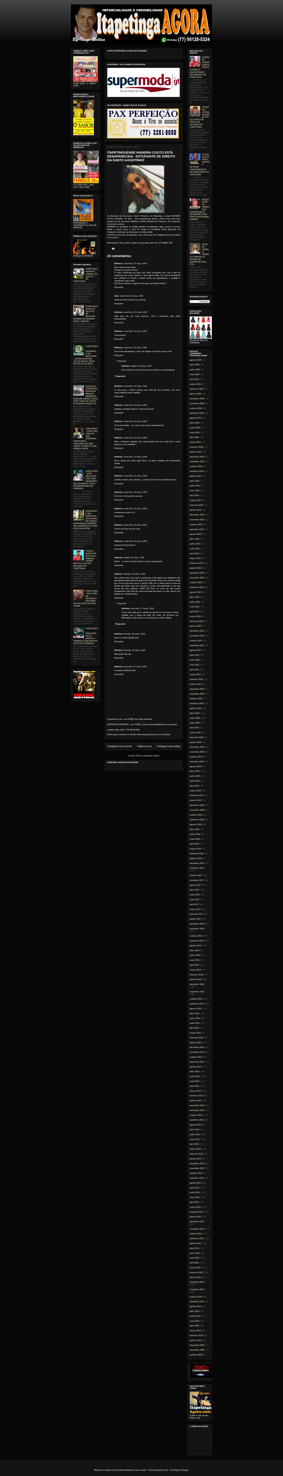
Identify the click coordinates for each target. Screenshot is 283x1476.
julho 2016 (194, 950)
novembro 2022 (197, 578)
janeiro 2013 (195, 1158)
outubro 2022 (196, 582)
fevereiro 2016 (196, 974)
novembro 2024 (197, 461)
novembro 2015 (197, 991)
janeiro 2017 (195, 919)
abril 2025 (194, 437)
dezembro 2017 (197, 863)
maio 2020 (195, 723)
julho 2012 (194, 1187)
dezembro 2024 (197, 457)
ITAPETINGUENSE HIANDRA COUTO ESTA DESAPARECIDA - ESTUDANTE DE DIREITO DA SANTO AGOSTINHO (141, 156)
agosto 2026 (195, 360)
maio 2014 (195, 1081)
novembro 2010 (197, 1289)
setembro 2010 (197, 1301)
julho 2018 (194, 829)
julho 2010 (194, 1311)
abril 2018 (194, 844)
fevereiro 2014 (196, 1095)
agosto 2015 (195, 1008)
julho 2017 (194, 890)
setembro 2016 (197, 940)
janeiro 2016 (195, 979)
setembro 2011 (197, 1238)
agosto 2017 (195, 885)
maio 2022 (195, 606)
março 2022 (195, 616)
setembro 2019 (197, 761)
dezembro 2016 (197, 924)
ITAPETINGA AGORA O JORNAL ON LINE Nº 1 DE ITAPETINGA (85, 275)
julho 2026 (194, 364)
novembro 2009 (197, 1350)
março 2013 (195, 1149)
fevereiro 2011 (196, 1272)
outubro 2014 (196, 1057)
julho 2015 (194, 1013)
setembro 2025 (197, 413)
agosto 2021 (195, 650)
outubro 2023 (196, 524)
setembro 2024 (197, 471)
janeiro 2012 (195, 1216)
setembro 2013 (197, 1120)
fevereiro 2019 (196, 795)
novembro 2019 (197, 752)
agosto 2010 (195, 1306)
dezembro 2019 (197, 747)
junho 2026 (195, 369)
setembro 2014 (197, 1062)
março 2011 (195, 1267)
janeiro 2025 (195, 452)
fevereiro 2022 (196, 621)
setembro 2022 (197, 587)
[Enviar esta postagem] (113, 248)
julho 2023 (194, 539)
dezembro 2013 (197, 1105)
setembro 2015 (197, 1003)
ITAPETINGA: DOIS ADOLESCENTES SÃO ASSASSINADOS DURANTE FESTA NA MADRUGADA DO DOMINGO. (85, 480)
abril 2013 (194, 1144)
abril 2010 (194, 1325)
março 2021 (195, 674)
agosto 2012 (195, 1183)
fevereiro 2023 (196, 563)
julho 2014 (194, 1071)
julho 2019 (194, 771)
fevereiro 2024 (196, 505)
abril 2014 (194, 1086)
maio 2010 (195, 1321)
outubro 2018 (196, 815)
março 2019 (195, 790)
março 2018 (195, 848)
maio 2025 (195, 432)
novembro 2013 (197, 1110)
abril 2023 (194, 553)
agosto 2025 (195, 418)
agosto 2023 (195, 534)
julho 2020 (194, 713)
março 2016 (195, 970)
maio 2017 (195, 899)
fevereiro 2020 (196, 737)
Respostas (121, 361)
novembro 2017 (197, 868)
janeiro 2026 (195, 393)
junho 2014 (195, 1076)
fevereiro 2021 (196, 679)
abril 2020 (194, 727)
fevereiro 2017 (196, 914)
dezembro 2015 (197, 984)
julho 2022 (194, 597)
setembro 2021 (197, 645)
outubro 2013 (196, 1115)
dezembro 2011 (197, 1221)
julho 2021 (194, 655)
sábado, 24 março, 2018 (141, 366)
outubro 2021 (196, 640)
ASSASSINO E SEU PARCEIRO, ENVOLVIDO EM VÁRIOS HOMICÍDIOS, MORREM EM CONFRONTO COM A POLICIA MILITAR (85, 520)
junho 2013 (195, 1134)
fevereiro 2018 (196, 853)
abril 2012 (194, 1202)
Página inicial (144, 746)
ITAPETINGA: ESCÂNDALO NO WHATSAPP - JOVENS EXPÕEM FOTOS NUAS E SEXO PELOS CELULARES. (85, 355)
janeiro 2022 (195, 626)
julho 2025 (194, 423)
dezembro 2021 (197, 631)
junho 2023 (195, 544)
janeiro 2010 (195, 1340)
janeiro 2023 (195, 568)
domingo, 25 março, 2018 (134, 574)
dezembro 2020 (197, 689)
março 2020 (195, 732)
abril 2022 (194, 611)
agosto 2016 (195, 945)
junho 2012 (195, 1192)
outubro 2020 (196, 698)
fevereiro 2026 (196, 389)
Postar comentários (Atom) (147, 756)
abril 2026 (194, 379)
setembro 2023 (197, 529)
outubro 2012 (196, 1173)
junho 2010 (195, 1316)
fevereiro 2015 (196, 1037)
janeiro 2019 (195, 800)
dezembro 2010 (197, 1282)
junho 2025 (195, 427)
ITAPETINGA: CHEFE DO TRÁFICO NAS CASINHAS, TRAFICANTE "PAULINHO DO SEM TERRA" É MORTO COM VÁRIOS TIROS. (85, 438)
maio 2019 (195, 781)
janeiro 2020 (195, 742)
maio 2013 (195, 1139)
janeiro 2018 (195, 858)
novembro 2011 (197, 1229)
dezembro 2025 (197, 398)
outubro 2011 (196, 1233)
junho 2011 (195, 1253)
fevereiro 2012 (196, 1212)
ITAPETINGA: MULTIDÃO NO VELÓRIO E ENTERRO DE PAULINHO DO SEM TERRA (85, 598)
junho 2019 (195, 776)
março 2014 (195, 1091)
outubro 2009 (196, 1355)
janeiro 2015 (195, 1042)
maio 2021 (195, 665)
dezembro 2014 (197, 1047)
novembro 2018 (197, 810)
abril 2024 (194, 495)
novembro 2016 (197, 928)
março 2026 (195, 384)
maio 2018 (195, 839)
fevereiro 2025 (196, 447)
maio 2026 (195, 374)
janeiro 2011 (195, 1277)
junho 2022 (195, 602)
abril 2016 (194, 965)
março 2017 (195, 909)
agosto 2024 (195, 476)
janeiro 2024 (195, 510)
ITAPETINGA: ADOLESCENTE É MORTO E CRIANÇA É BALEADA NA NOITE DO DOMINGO (85, 636)
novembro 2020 (197, 694)
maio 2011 (194, 1258)
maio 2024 (195, 490)
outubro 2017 (196, 875)
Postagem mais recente (119, 746)
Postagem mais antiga (168, 746)
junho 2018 (195, 834)
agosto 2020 (195, 708)
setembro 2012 (197, 1178)
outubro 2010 (196, 1297)
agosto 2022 (195, 592)
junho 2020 (195, 718)
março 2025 (195, 442)
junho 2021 (195, 660)
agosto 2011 (195, 1243)
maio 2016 (195, 960)
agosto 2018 (195, 824)
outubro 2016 (196, 936)
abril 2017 (194, 904)
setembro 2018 (197, 819)
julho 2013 (194, 1129)
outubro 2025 (196, 408)
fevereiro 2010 (196, 1335)
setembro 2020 (197, 703)
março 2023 (195, 558)
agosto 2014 (195, 1066)
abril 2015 (194, 1028)
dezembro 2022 (197, 573)
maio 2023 (195, 548)
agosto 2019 (195, 766)
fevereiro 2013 (196, 1154)
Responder (118, 287)
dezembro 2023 (197, 514)
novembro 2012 (197, 1168)
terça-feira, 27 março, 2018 (142, 608)
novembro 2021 (197, 635)
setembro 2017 (197, 880)
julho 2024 (194, 481)
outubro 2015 (196, 999)
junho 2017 (195, 894)
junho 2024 (195, 485)
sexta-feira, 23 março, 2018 (135, 263)
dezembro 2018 (197, 805)
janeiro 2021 (195, 684)
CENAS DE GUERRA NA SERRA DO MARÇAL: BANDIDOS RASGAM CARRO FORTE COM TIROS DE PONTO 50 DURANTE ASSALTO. (85, 395)
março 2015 (195, 1033)
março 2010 (195, 1330)
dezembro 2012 (197, 1163)
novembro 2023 (197, 519)
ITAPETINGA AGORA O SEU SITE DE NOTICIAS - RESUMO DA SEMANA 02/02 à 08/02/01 (85, 313)
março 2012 (195, 1207)
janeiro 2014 (195, 1100)
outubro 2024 (196, 466)
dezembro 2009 (197, 1345)
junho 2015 (195, 1018)
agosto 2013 (195, 1124)
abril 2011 (194, 1262)
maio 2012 (195, 1197)
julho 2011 (194, 1248)
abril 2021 (194, 669)
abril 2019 (194, 786)
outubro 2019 (196, 756)
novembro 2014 (197, 1052)
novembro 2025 (197, 403)
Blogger (185, 1470)
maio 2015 (195, 1023)
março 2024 (195, 500)
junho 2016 (195, 955)
